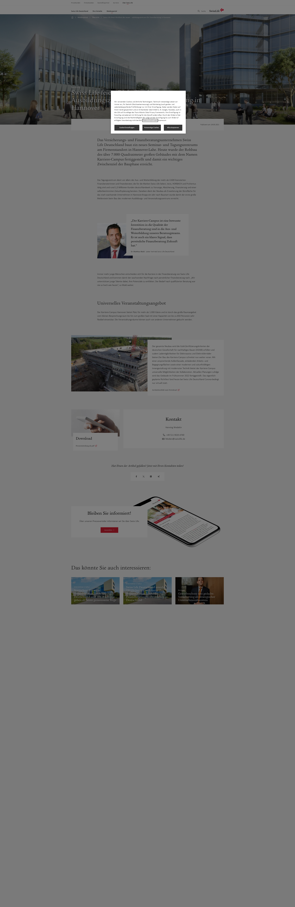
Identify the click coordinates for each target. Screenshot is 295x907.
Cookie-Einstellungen (126, 127)
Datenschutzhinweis (150, 120)
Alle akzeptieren (173, 127)
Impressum (162, 120)
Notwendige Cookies (151, 127)
